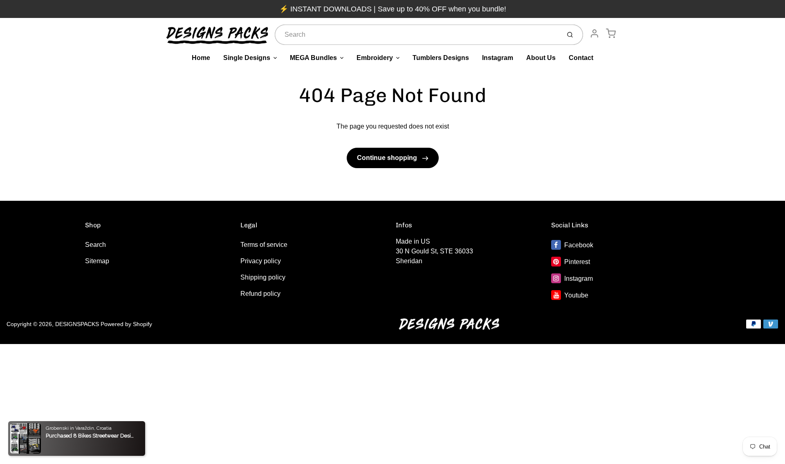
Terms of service (263, 244)
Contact (581, 57)
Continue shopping (388, 157)
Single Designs (246, 57)
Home (201, 57)
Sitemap (97, 261)
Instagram (497, 57)
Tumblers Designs (441, 57)
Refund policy (260, 293)
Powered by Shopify (126, 324)
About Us (541, 57)
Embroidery (375, 57)
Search (95, 244)
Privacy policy (260, 261)
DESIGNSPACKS (77, 324)
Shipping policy (262, 277)
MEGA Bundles (313, 57)
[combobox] (417, 34)
